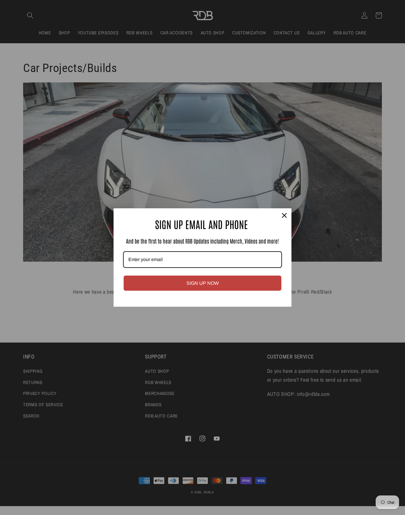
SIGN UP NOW (202, 283)
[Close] (284, 215)
